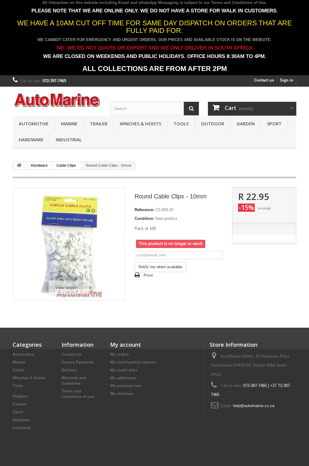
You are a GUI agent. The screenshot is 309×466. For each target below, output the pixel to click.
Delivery (69, 370)
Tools (181, 124)
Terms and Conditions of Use (238, 2)
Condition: (144, 218)
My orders (119, 354)
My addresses (123, 378)
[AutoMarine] (57, 100)
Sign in (286, 80)
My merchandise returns (132, 362)
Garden (246, 124)
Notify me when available (160, 267)
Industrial (69, 140)
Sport (274, 124)
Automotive (34, 124)
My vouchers (122, 393)
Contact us (264, 80)
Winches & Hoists (140, 124)
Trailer (98, 124)
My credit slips (124, 370)
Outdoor (212, 124)
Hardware (31, 140)
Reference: (144, 209)
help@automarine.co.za (253, 405)
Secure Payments (78, 362)
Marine (69, 124)
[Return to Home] (19, 165)
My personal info (126, 386)
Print (148, 275)
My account (125, 344)
